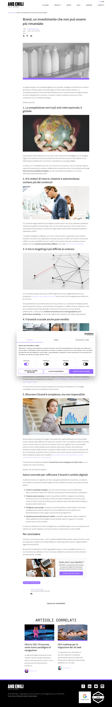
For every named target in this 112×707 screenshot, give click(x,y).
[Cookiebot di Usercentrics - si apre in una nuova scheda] (85, 334)
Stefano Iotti (33, 671)
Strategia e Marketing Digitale (31, 582)
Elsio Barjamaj (67, 668)
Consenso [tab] (30, 340)
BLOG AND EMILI (12, 12)
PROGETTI (57, 5)
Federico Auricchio (33, 29)
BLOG (78, 5)
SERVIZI (68, 5)
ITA (100, 1)
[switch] (46, 364)
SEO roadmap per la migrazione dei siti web (69, 646)
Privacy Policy (12, 696)
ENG (103, 1)
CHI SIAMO (45, 5)
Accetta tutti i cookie (81, 371)
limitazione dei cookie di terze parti (43, 296)
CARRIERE (89, 5)
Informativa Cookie (22, 696)
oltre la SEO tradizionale (74, 244)
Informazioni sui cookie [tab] (82, 340)
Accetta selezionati (56, 371)
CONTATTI (101, 5)
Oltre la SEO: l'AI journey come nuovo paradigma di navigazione (38, 647)
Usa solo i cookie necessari (30, 371)
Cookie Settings (32, 696)
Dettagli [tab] (56, 340)
